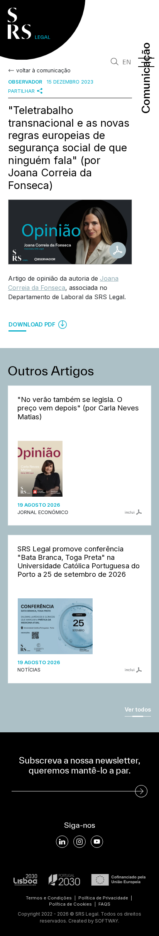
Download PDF (32, 324)
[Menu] (146, 62)
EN (126, 62)
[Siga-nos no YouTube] (97, 842)
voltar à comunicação (43, 70)
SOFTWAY (106, 921)
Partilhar (21, 91)
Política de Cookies (70, 904)
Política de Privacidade (103, 898)
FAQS (104, 904)
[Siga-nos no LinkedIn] (62, 842)
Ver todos (138, 709)
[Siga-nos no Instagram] (79, 842)
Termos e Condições (49, 898)
